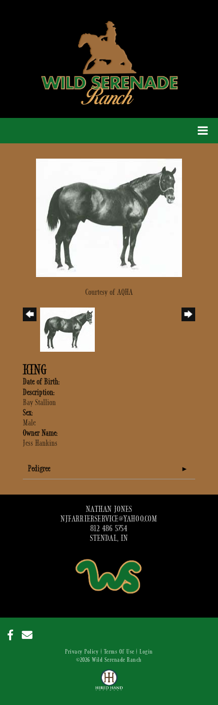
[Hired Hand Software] (109, 684)
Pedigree (39, 469)
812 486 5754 (108, 528)
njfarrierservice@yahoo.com (108, 519)
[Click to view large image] (109, 217)
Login (146, 651)
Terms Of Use (119, 651)
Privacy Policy (81, 651)
